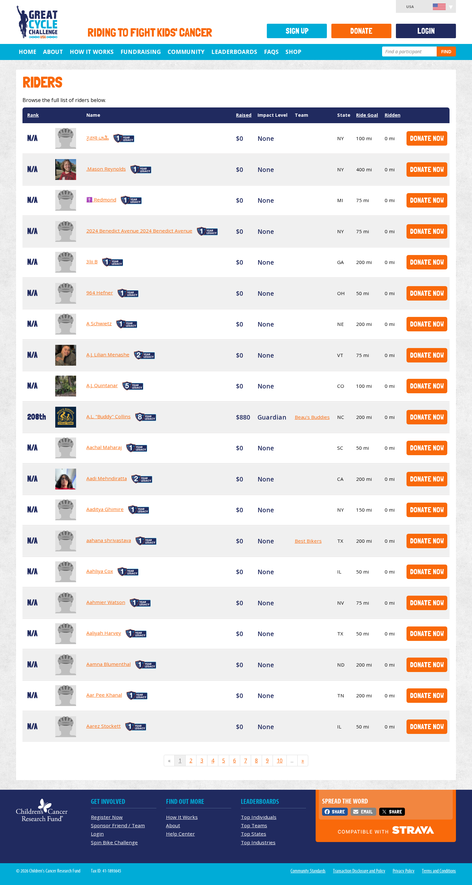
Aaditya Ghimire (105, 509)
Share (338, 812)
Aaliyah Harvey (103, 633)
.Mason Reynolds (106, 169)
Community (186, 51)
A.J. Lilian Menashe (107, 354)
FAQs (271, 51)
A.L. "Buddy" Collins (108, 416)
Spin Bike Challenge (114, 842)
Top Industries (258, 842)
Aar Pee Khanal (104, 695)
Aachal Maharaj (104, 447)
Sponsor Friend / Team (118, 825)
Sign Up (297, 31)
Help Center (180, 833)
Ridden (392, 115)
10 (280, 760)
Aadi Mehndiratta (106, 478)
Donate (361, 31)
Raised (243, 115)
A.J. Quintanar (102, 385)
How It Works (92, 51)
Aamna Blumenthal (108, 664)
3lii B (92, 261)
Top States (253, 833)
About (53, 51)
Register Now (107, 817)
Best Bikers (308, 541)
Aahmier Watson (105, 602)
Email (366, 812)
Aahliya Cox (99, 571)
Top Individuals (258, 817)
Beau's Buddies (312, 417)
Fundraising (140, 51)
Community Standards (308, 871)
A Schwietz (99, 323)
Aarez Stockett (103, 726)
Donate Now (427, 138)
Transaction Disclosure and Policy (359, 871)
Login (426, 31)
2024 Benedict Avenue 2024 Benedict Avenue (139, 230)
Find (446, 51)
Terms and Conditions (439, 871)
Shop (293, 51)
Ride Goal (367, 115)
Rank (33, 115)
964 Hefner (99, 292)
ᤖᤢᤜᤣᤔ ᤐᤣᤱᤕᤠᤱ (97, 137)
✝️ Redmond (101, 199)
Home (27, 51)
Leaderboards (234, 51)
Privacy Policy (404, 871)
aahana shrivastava (108, 540)
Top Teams (254, 825)
